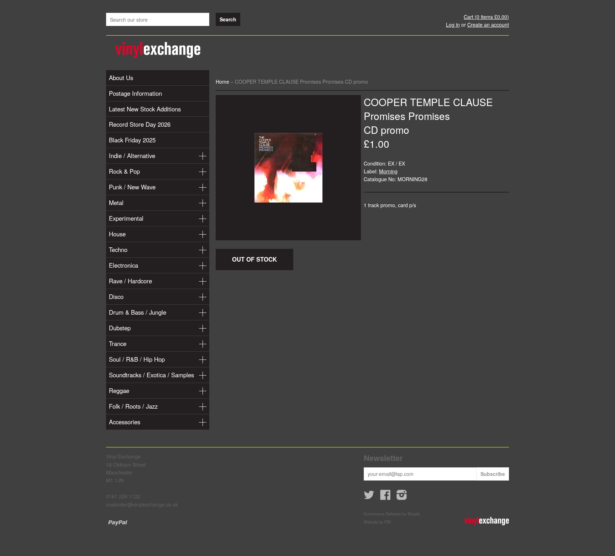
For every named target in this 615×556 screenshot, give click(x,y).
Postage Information (135, 93)
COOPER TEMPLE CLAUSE (428, 102)
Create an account (488, 24)
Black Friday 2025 (132, 140)
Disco (116, 296)
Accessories (124, 422)
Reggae (119, 390)
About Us (121, 77)
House (117, 234)
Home (222, 81)
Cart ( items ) (486, 16)
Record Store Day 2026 (139, 124)
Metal (116, 202)
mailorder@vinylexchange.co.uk (142, 504)
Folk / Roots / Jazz (133, 406)
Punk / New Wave (132, 187)
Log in (453, 24)
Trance (117, 343)
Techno (118, 249)
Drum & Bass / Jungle (137, 312)
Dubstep (120, 328)
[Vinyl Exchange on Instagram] (401, 496)
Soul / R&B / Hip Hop (137, 359)
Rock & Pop (124, 171)
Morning (388, 171)
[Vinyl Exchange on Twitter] (369, 496)
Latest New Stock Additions (145, 109)
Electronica (123, 265)
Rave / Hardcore (130, 281)
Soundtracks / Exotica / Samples (151, 375)
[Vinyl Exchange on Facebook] (385, 496)
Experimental (126, 218)
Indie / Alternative (132, 155)
